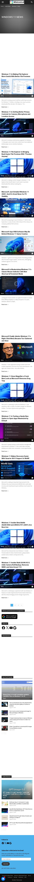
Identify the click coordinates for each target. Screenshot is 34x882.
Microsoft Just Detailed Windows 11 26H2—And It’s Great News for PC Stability (15, 194)
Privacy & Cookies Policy (7, 875)
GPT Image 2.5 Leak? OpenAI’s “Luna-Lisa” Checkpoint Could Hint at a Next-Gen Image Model (16, 794)
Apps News (4, 20)
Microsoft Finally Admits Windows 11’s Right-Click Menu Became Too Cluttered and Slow (17, 338)
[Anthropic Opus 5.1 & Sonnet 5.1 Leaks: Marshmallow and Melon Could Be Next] (5, 803)
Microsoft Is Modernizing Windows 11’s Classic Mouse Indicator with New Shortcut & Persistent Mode (16, 271)
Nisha (2, 95)
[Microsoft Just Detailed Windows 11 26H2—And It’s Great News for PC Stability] (17, 208)
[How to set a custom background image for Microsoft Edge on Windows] (5, 712)
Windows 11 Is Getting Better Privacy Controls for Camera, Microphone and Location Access (16, 114)
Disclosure (21, 877)
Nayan (2, 293)
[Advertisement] (17, 55)
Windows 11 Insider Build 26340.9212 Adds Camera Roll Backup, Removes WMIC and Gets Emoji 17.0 (16, 565)
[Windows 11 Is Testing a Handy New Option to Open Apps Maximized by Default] (17, 432)
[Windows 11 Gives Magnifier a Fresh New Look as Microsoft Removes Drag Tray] (17, 392)
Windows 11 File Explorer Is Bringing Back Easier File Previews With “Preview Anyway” (17, 154)
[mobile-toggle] (2, 2)
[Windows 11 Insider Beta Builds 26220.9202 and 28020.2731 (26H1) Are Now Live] (17, 538)
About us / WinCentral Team (20, 875)
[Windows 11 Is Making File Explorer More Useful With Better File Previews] (17, 88)
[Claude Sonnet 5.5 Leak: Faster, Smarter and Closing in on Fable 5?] (5, 817)
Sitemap (15, 877)
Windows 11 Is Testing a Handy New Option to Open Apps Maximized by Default (15, 418)
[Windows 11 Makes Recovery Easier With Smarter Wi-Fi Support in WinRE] (17, 470)
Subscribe (5, 864)
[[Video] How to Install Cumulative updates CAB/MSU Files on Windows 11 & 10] (17, 690)
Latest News (7, 6)
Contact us (10, 877)
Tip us (29, 875)
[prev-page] (3, 733)
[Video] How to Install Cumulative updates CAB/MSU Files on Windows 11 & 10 (16, 695)
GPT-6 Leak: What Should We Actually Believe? (20, 822)
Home (2, 6)
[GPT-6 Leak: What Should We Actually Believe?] (5, 824)
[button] (32, 2)
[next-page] (21, 605)
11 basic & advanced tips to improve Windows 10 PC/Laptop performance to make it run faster (20, 719)
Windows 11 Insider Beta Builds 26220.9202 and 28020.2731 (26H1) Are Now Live (17, 525)
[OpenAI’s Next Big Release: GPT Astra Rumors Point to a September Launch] (5, 810)
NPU (25, 877)
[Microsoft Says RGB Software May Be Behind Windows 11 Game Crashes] (17, 245)
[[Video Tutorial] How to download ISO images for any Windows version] (5, 728)
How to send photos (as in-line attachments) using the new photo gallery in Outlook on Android (20, 704)
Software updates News (13, 20)
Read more (4, 107)
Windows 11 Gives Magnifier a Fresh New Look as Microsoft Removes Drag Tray (16, 378)
